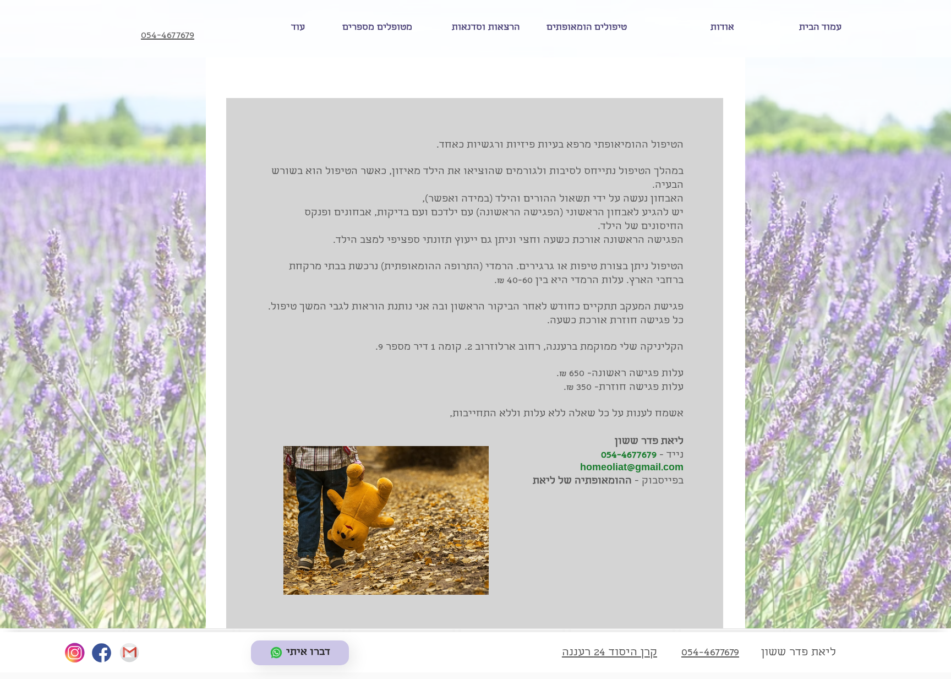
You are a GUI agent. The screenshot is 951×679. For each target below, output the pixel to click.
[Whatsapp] (129, 653)
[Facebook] (101, 653)
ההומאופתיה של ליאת (582, 481)
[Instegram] (74, 653)
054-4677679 (629, 455)
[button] (581, 28)
